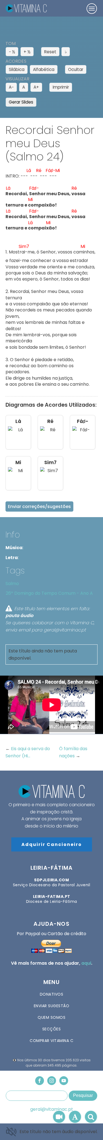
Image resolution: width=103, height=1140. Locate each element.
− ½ (12, 52)
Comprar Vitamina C (51, 1040)
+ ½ (27, 52)
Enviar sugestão (51, 1006)
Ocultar (75, 69)
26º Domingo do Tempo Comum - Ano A (49, 593)
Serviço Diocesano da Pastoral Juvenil (51, 882)
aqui (86, 963)
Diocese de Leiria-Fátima (51, 899)
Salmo (12, 583)
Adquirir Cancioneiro (51, 844)
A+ (36, 87)
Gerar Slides (21, 102)
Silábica (16, 69)
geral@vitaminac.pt (51, 1109)
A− (11, 87)
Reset (50, 52)
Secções (51, 1029)
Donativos (51, 994)
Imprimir (61, 87)
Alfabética (43, 69)
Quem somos (51, 1017)
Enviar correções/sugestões (39, 506)
